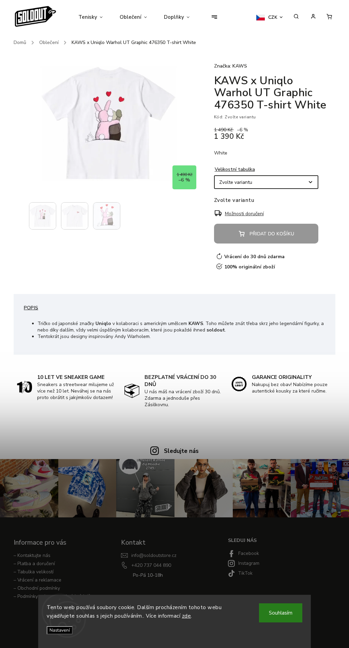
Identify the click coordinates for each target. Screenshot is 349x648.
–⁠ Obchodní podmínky (37, 588)
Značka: (230, 66)
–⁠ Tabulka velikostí (34, 572)
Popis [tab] (31, 308)
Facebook (248, 553)
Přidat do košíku (271, 234)
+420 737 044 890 (151, 565)
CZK (273, 17)
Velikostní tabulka (235, 169)
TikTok (245, 573)
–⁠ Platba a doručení (34, 563)
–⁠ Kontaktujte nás (32, 555)
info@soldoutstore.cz (154, 555)
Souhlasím (280, 612)
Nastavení (59, 630)
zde (186, 616)
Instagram (248, 563)
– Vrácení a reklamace (37, 580)
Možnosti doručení (244, 213)
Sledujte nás (181, 451)
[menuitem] (94, 17)
